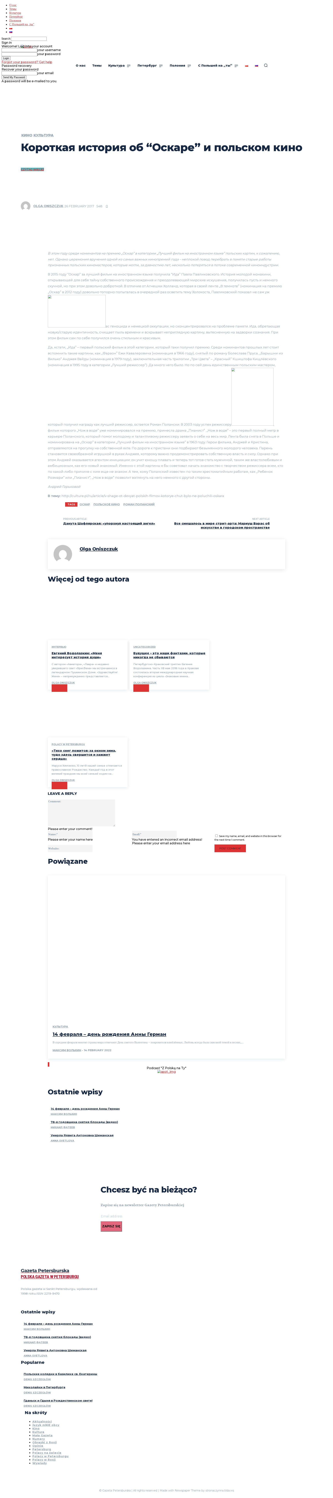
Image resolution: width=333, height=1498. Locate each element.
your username (49, 50)
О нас (13, 5)
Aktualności (42, 1421)
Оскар (85, 504)
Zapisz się (111, 1226)
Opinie (37, 1446)
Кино (26, 135)
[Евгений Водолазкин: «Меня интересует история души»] (88, 616)
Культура (15, 12)
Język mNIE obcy (45, 1425)
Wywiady (39, 1463)
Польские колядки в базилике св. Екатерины (60, 1374)
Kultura (38, 1432)
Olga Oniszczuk (48, 206)
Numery (38, 1439)
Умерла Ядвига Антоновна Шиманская (82, 1135)
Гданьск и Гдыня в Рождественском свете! (58, 1400)
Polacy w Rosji (44, 1459)
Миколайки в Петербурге (44, 1387)
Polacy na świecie (46, 1452)
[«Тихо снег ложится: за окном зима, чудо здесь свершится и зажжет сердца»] (88, 713)
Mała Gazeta (42, 1435)
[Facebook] (22, 1303)
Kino (36, 1428)
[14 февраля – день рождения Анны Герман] (166, 946)
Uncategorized (144, 646)
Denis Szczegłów (37, 1379)
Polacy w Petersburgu (68, 744)
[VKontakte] (36, 1303)
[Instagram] (29, 1303)
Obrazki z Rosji (44, 1442)
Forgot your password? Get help (27, 62)
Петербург (16, 16)
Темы (12, 9)
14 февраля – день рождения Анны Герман (109, 1034)
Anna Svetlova (62, 1140)
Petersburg (41, 1449)
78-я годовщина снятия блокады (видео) (84, 1122)
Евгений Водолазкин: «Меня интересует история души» (77, 655)
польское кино (106, 504)
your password (49, 54)
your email (45, 73)
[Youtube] (43, 1303)
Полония (15, 20)
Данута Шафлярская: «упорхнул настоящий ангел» (109, 523)
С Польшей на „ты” (21, 24)
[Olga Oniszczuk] (27, 206)
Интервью (59, 646)
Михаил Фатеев (63, 1127)
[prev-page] (48, 1064)
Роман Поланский (139, 504)
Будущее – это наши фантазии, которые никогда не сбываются (169, 655)
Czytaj (59, 688)
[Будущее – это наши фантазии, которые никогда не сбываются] (169, 616)
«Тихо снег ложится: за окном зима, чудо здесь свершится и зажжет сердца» (84, 755)
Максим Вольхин (67, 1050)
